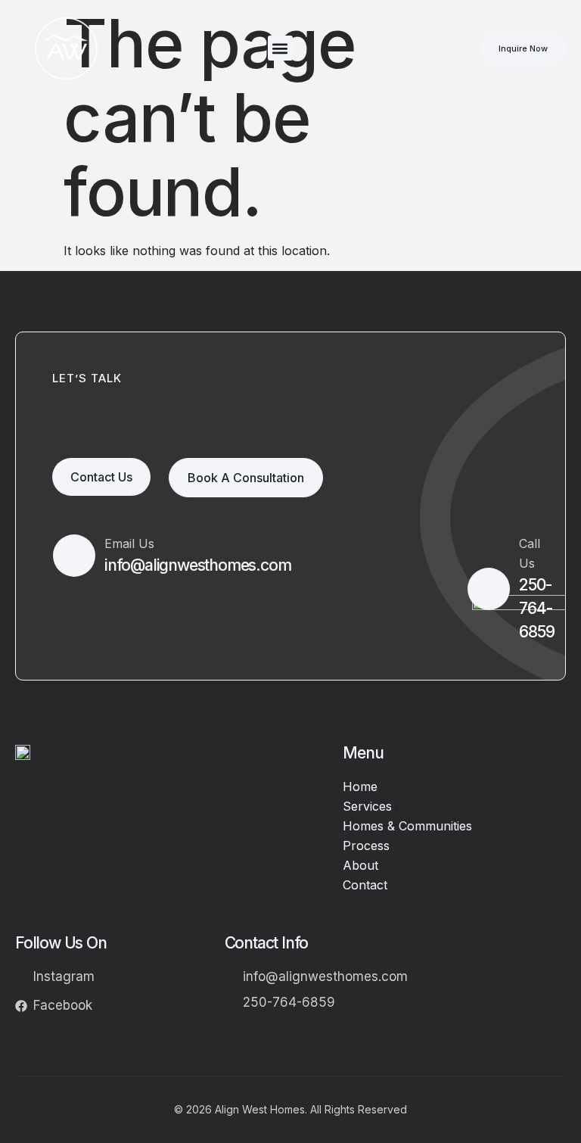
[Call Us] (489, 589)
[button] (280, 48)
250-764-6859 (536, 608)
